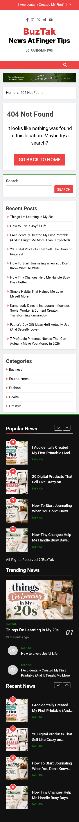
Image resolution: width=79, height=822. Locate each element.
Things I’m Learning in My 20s (32, 217)
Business (15, 370)
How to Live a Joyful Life (28, 226)
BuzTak (39, 31)
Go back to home (40, 159)
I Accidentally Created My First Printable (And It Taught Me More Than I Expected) (35, 5)
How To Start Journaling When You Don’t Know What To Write (52, 511)
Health (14, 397)
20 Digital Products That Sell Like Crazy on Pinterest (52, 482)
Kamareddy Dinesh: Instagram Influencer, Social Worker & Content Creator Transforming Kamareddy (40, 311)
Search (12, 181)
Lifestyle (15, 406)
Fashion (15, 388)
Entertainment (19, 379)
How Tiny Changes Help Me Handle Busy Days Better (51, 540)
